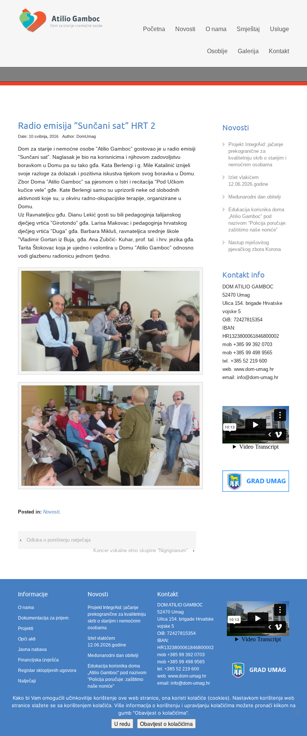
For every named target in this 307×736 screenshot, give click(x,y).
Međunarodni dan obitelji (254, 197)
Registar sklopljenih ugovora (47, 670)
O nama (216, 29)
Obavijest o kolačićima (166, 723)
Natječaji (27, 681)
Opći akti (27, 639)
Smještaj (248, 29)
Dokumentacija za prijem (43, 618)
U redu (122, 723)
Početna (154, 29)
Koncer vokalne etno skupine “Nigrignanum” (140, 550)
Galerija (248, 51)
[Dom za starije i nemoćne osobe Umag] (60, 21)
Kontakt (279, 51)
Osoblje (217, 51)
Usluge (279, 29)
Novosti (185, 29)
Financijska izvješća (38, 660)
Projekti (25, 628)
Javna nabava (32, 649)
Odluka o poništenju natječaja (59, 540)
